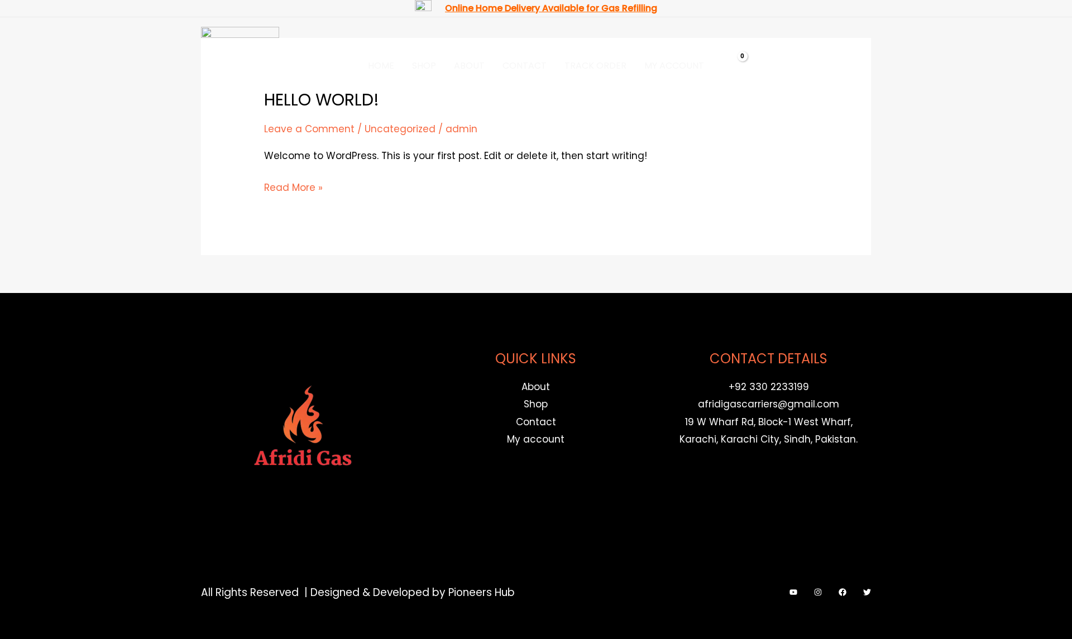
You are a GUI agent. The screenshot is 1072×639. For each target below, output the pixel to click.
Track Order (595, 65)
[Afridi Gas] (240, 65)
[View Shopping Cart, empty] (735, 66)
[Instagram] (818, 592)
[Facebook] (842, 592)
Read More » (293, 186)
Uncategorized (400, 129)
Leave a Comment (309, 129)
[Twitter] (867, 592)
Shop (424, 65)
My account (674, 65)
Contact (524, 65)
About (469, 65)
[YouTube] (793, 592)
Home (381, 65)
